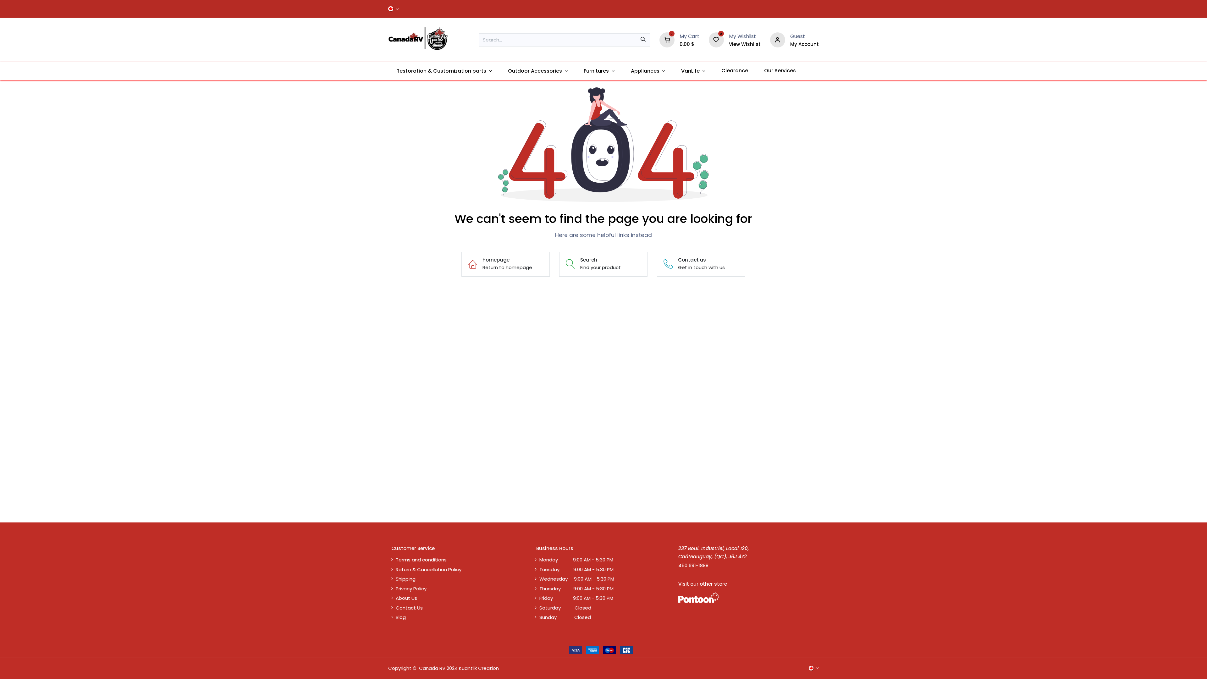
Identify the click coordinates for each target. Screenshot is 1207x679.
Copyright (399, 668)
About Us (406, 598)
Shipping (406, 579)
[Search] (643, 40)
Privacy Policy (411, 588)
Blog (401, 617)
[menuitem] (444, 71)
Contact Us (409, 607)
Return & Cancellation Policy (428, 569)
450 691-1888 (693, 565)
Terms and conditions (421, 559)
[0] (667, 39)
